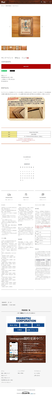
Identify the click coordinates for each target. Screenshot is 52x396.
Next (42, 27)
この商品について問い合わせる (8, 79)
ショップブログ (21, 371)
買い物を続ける (4, 81)
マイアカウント (37, 371)
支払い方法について (5, 377)
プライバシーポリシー (6, 382)
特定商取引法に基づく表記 (7, 77)
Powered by (19, 393)
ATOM (22, 373)
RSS (19, 373)
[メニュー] (50, 2)
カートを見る (37, 373)
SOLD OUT (26, 66)
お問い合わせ (37, 375)
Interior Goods (8, 5)
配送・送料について (5, 373)
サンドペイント (15, 5)
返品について (4, 75)
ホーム (2, 5)
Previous (10, 27)
